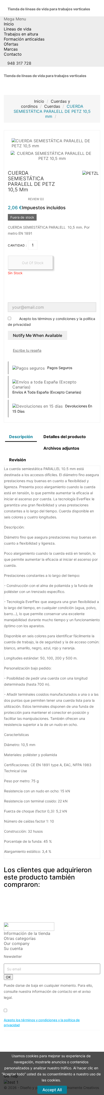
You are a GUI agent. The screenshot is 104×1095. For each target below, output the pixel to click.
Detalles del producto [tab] (64, 436)
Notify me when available (37, 335)
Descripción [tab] (21, 436)
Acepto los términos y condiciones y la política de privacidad (42, 1022)
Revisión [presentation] (17, 459)
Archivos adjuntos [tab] (61, 448)
